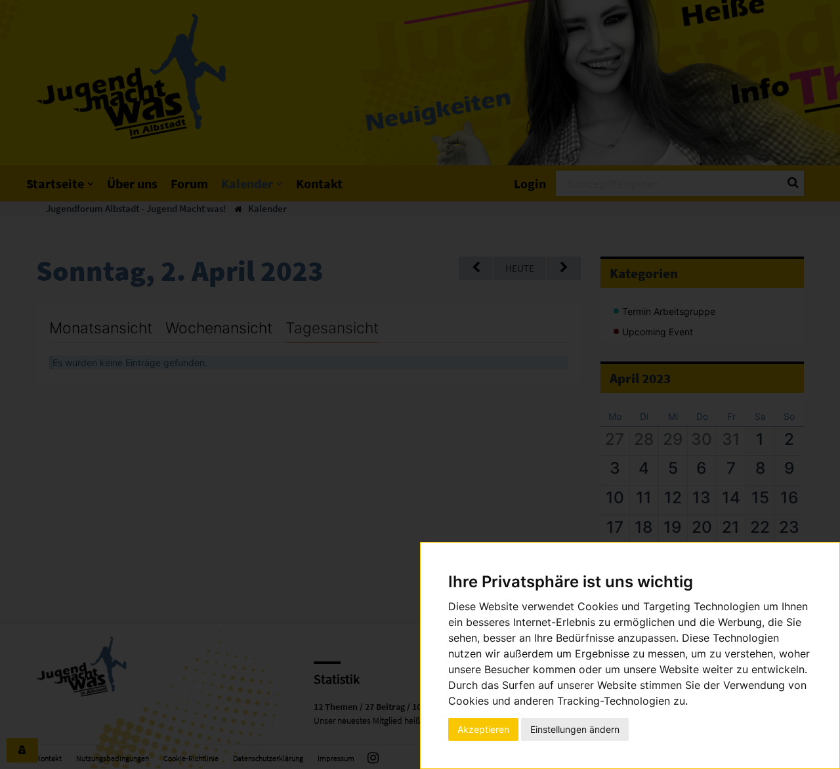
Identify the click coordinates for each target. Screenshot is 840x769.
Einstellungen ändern (575, 729)
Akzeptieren (483, 729)
